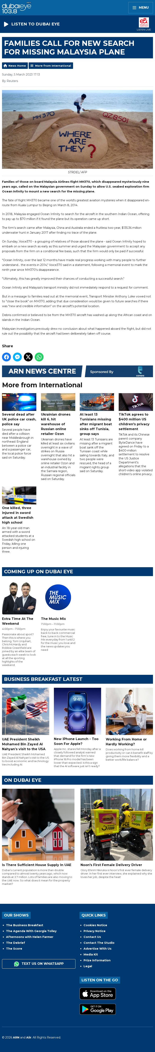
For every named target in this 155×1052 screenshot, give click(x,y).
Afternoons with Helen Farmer (29, 937)
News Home (17, 65)
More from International (53, 65)
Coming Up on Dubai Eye (38, 571)
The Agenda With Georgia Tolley (31, 931)
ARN (16, 1037)
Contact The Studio (99, 943)
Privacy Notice (95, 931)
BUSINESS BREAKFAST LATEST (43, 679)
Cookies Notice (95, 925)
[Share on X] (28, 357)
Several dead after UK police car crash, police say (19, 419)
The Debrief (15, 943)
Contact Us (92, 937)
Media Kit (91, 954)
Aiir (28, 1037)
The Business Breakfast (24, 925)
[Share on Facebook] (6, 357)
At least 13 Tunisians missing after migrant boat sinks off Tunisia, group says (96, 424)
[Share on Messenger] (17, 357)
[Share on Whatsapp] (39, 357)
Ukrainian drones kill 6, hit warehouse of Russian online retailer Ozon (55, 424)
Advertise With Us (97, 948)
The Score (14, 948)
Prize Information (97, 960)
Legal (88, 966)
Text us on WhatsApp (42, 964)
